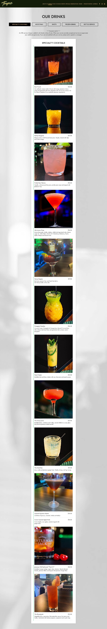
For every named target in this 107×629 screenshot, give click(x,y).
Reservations (74, 4)
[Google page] (104, 4)
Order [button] (80, 4)
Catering (95, 4)
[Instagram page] (102, 4)
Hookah (58, 4)
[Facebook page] (99, 4)
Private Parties (88, 4)
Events (63, 4)
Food (54, 4)
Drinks (50, 4)
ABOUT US (45, 4)
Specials (68, 4)
